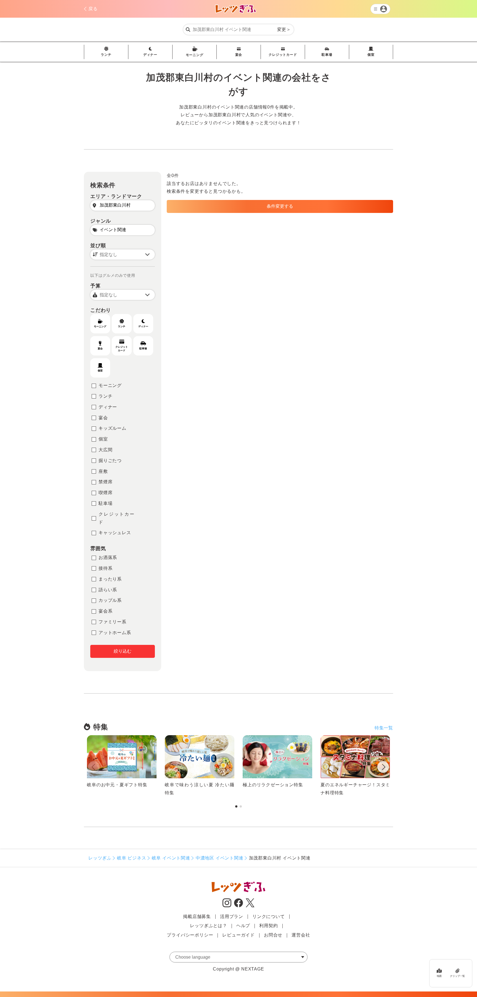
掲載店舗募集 (197, 916)
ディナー (150, 55)
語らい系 (108, 589)
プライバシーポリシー (190, 935)
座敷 (103, 471)
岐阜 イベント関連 (171, 858)
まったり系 (110, 579)
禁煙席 (105, 481)
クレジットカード (283, 55)
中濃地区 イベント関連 (219, 858)
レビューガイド (238, 935)
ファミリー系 (112, 621)
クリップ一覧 (457, 975)
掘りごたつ (110, 460)
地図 (439, 975)
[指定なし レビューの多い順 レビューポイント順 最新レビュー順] (122, 254)
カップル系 (110, 600)
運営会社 (301, 935)
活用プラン (231, 916)
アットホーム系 (115, 632)
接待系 (105, 568)
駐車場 (327, 55)
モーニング (194, 55)
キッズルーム (112, 428)
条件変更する (280, 206)
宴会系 (105, 611)
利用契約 (268, 925)
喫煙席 (105, 492)
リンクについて (268, 916)
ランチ (106, 55)
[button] (383, 768)
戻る (93, 8)
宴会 (238, 55)
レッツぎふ (100, 858)
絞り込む (122, 651)
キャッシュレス (115, 532)
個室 (371, 55)
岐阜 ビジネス (131, 858)
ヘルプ (243, 925)
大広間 (105, 449)
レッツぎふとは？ (208, 925)
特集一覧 (384, 728)
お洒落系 (108, 557)
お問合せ (273, 935)
